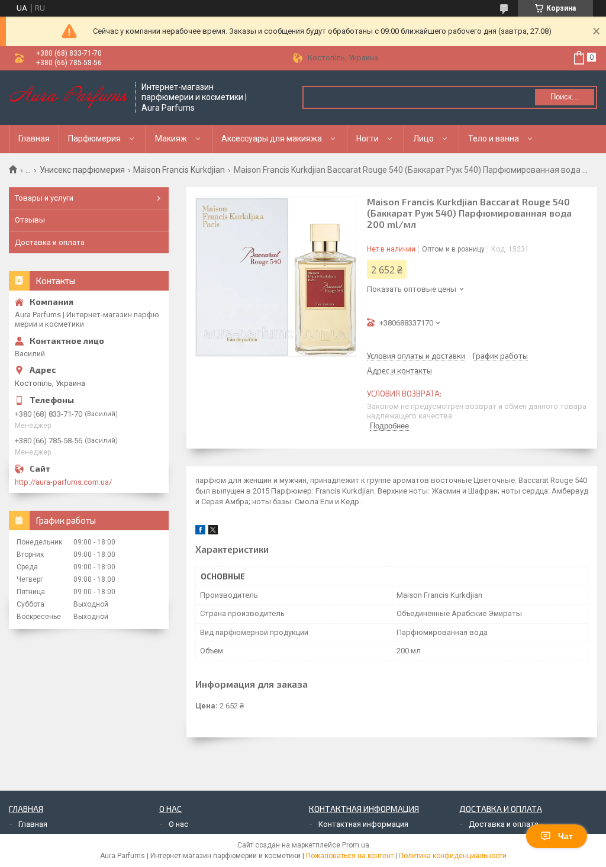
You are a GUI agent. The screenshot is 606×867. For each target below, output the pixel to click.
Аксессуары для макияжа (271, 138)
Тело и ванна (493, 138)
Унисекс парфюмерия (82, 170)
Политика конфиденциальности (453, 856)
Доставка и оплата (50, 242)
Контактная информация (363, 824)
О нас (178, 824)
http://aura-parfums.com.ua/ (63, 482)
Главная (34, 138)
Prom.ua (355, 845)
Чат (565, 836)
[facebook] (200, 531)
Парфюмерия (94, 138)
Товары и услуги (44, 198)
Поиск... (564, 96)
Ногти (367, 138)
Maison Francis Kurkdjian (179, 170)
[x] (213, 531)
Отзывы (30, 219)
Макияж (171, 138)
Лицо (423, 138)
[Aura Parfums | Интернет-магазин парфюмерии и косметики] (68, 98)
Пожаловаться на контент (350, 856)
